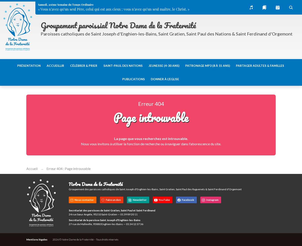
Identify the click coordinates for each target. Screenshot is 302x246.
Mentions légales (36, 239)
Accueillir (55, 65)
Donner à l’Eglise (165, 79)
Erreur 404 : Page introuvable (68, 168)
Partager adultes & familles (260, 65)
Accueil (32, 168)
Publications (133, 79)
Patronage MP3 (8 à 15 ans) (207, 65)
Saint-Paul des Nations (123, 65)
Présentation (29, 65)
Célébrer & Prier (83, 65)
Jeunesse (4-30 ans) (164, 65)
